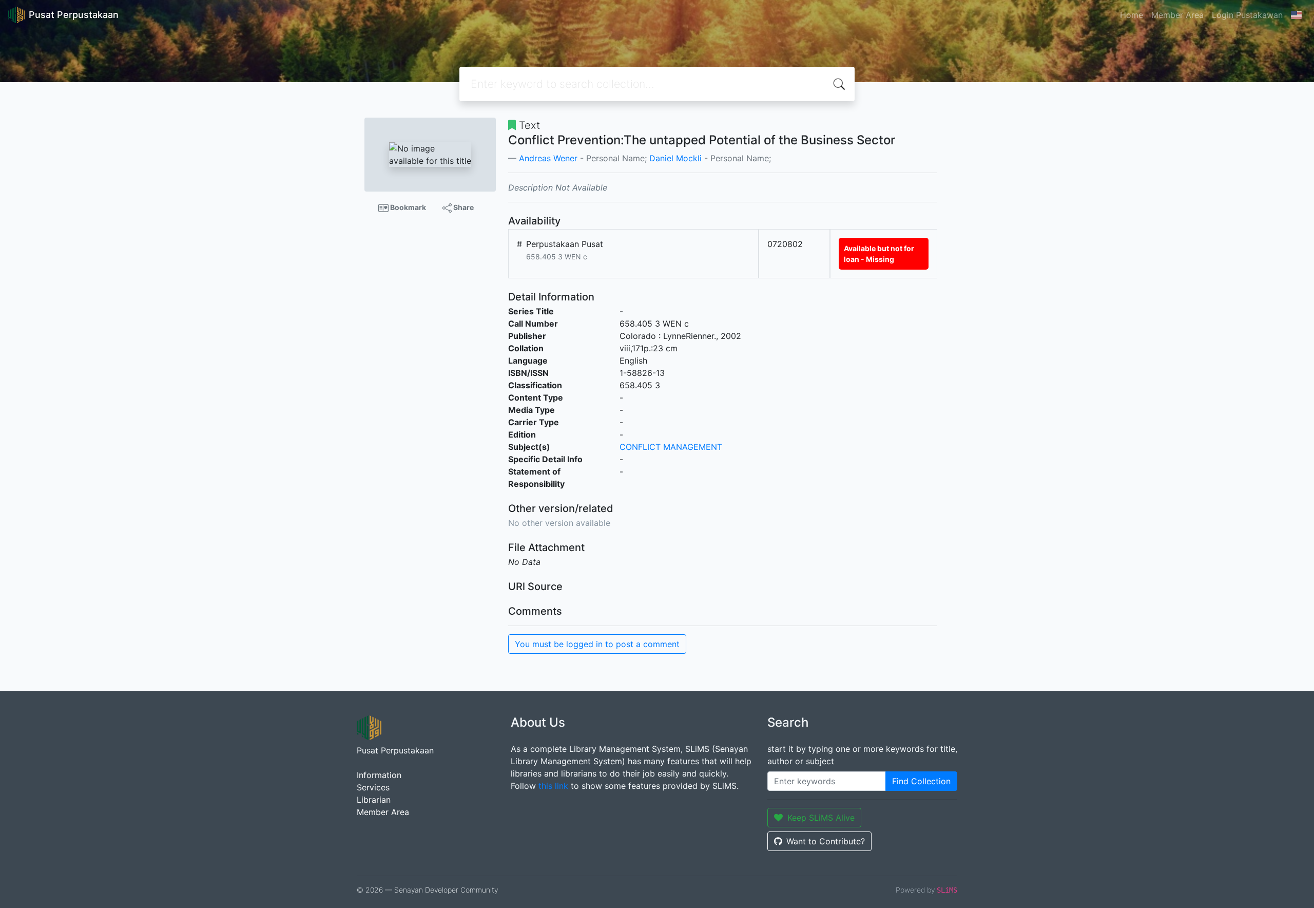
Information (379, 775)
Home (1131, 15)
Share (463, 207)
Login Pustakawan (1247, 15)
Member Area (1177, 15)
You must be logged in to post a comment (597, 644)
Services (373, 787)
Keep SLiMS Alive (821, 817)
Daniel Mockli (675, 158)
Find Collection (921, 781)
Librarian (374, 799)
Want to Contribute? (825, 841)
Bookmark (407, 207)
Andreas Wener (548, 158)
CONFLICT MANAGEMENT (671, 447)
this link (553, 786)
